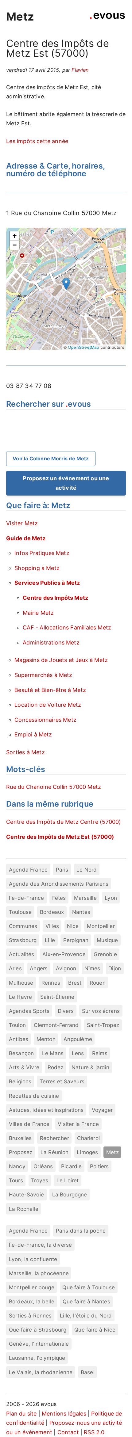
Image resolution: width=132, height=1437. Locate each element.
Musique (107, 940)
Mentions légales (64, 1413)
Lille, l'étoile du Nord (86, 1315)
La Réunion (55, 1152)
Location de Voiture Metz (47, 704)
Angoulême (78, 1039)
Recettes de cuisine (34, 1096)
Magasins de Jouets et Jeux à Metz (61, 660)
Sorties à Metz (25, 752)
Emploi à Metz (33, 734)
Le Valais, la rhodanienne (41, 1372)
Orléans (43, 1166)
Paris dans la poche (81, 1230)
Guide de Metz (25, 538)
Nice (73, 926)
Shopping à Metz (37, 568)
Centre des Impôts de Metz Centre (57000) (63, 822)
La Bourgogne (69, 1194)
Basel (88, 1372)
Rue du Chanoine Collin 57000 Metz (53, 787)
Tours (16, 1180)
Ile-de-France (26, 898)
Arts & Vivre (24, 1067)
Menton (46, 1039)
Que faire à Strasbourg (37, 1329)
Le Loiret (67, 1180)
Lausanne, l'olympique (37, 1358)
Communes (23, 926)
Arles (15, 968)
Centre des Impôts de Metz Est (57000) (60, 837)
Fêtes (59, 898)
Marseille (85, 898)
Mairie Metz (38, 613)
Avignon (66, 968)
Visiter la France (78, 1124)
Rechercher (54, 1138)
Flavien (80, 70)
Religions (20, 1081)
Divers (66, 1011)
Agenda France (28, 869)
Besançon (21, 1053)
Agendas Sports (29, 1011)
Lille (50, 940)
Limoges (87, 1152)
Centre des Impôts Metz (55, 598)
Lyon (111, 898)
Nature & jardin (91, 1067)
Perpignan (76, 940)
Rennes (50, 982)
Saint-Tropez (103, 1025)
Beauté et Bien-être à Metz (50, 690)
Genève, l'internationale (39, 1343)
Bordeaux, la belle (31, 1301)
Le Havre (20, 997)
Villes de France (29, 1124)
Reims (99, 1053)
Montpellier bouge (31, 1287)
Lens (78, 1053)
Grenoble (105, 954)
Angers (39, 968)
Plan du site (21, 1413)
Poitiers (99, 1166)
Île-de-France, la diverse (40, 1244)
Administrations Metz (51, 642)
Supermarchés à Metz (43, 675)
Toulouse (20, 912)
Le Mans (53, 1053)
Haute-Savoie (26, 1194)
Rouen (98, 982)
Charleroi (88, 1138)
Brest (74, 982)
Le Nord (86, 869)
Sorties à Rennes (30, 1315)
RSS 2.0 (94, 1432)
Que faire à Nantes (86, 1301)
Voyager (102, 1110)
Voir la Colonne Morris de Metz (51, 458)
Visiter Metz (22, 523)
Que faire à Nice (94, 1329)
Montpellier (101, 926)
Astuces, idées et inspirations (46, 1110)
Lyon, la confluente (33, 1259)
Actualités (21, 954)
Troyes (39, 1180)
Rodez (56, 1067)
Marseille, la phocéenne (39, 1273)
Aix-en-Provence (64, 954)
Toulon (17, 1025)
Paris (62, 869)
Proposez (20, 1152)
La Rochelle (23, 1209)
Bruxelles (20, 1138)
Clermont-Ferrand (56, 1025)
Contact (68, 1432)
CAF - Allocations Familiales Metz (67, 627)
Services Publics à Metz (47, 583)
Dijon (114, 968)
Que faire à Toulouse (88, 1287)
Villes (52, 926)
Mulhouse (21, 982)
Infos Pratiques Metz (41, 553)
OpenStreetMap (83, 347)
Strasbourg (23, 940)
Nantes (81, 912)
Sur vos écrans (101, 1011)
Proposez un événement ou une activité (66, 483)
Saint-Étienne (57, 997)
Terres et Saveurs (62, 1081)
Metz (20, 16)
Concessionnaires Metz (45, 720)
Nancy (17, 1166)
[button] (66, 284)
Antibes (18, 1039)
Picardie (71, 1166)
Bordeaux (52, 912)
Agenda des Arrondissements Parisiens (58, 883)
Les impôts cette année (37, 141)
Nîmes (92, 968)
